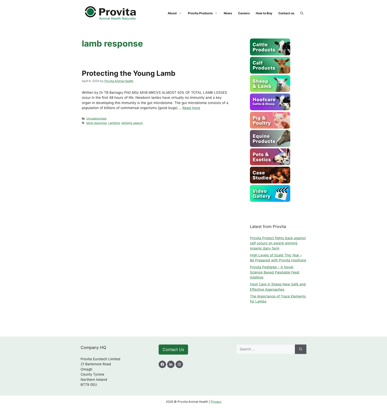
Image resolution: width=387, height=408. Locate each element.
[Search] (300, 349)
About (172, 13)
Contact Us (173, 349)
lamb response (96, 123)
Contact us (286, 13)
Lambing (114, 123)
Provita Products (200, 13)
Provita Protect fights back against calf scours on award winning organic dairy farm (278, 243)
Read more (191, 108)
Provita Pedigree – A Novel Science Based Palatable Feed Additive (274, 272)
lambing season (132, 123)
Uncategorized (96, 118)
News (228, 13)
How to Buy (264, 13)
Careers (244, 13)
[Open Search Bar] (301, 13)
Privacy (216, 402)
